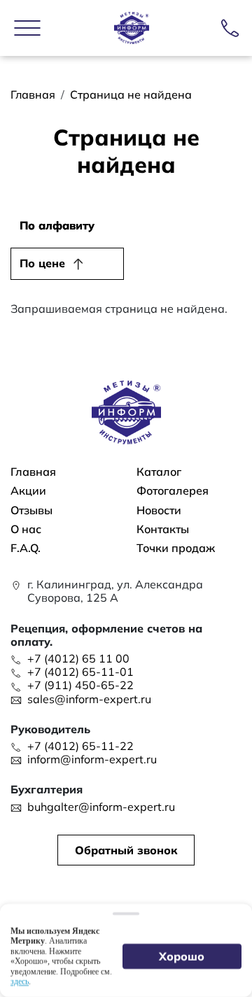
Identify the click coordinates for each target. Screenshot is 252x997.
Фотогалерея (172, 490)
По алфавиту (57, 225)
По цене (42, 263)
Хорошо (182, 956)
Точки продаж (175, 548)
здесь (19, 982)
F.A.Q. (25, 548)
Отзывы (31, 510)
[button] (27, 28)
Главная (32, 94)
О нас (25, 529)
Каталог (158, 472)
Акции (28, 490)
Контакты (162, 529)
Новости (158, 510)
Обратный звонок (126, 850)
